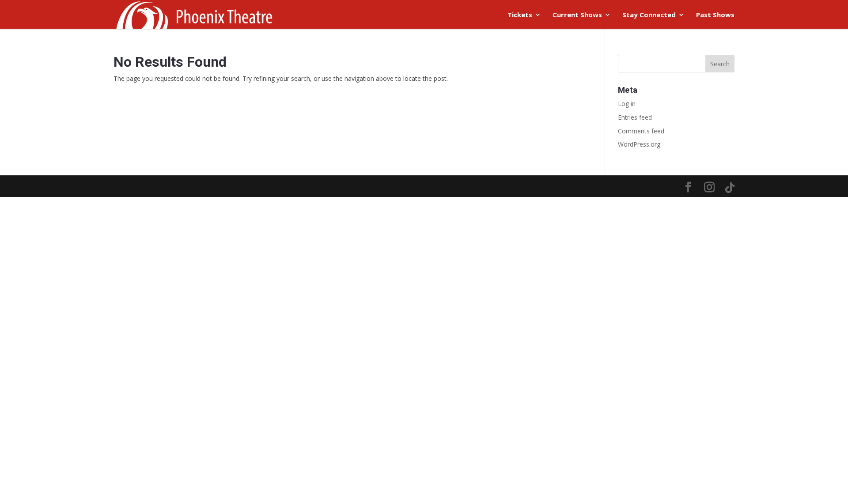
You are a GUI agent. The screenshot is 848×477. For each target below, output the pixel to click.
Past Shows (715, 15)
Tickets (519, 15)
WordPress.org (639, 144)
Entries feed (635, 117)
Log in (627, 103)
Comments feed (641, 131)
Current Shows (577, 15)
